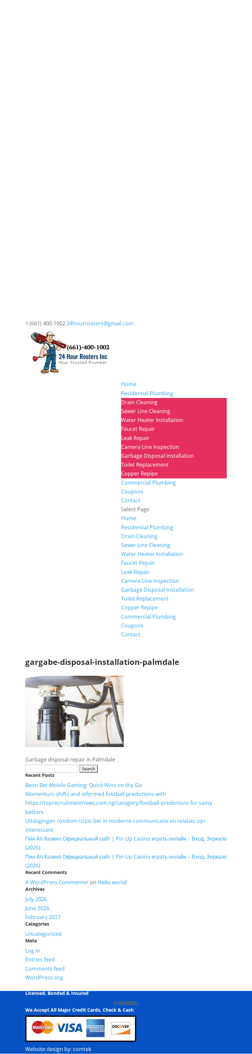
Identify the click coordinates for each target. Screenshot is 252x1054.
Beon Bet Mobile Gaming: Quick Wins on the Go (83, 785)
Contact (130, 500)
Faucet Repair (138, 428)
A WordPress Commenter (57, 882)
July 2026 (36, 899)
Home (128, 384)
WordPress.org (44, 977)
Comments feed (45, 968)
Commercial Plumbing (148, 482)
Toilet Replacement (145, 464)
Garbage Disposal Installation (157, 455)
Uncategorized (43, 933)
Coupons (132, 491)
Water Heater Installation (152, 420)
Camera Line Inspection (150, 446)
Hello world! (112, 882)
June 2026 (37, 908)
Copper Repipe (139, 473)
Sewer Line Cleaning (145, 411)
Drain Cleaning (139, 402)
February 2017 (43, 917)
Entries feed (40, 959)
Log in (32, 950)
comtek (82, 1049)
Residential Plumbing (147, 393)
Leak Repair (135, 438)
